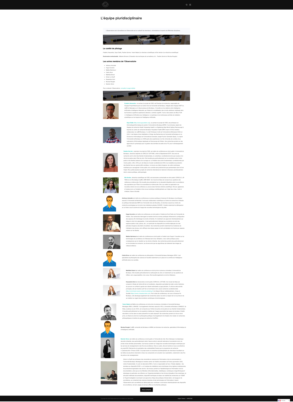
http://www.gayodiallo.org (141, 122)
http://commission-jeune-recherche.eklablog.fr (139, 291)
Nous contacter (146, 389)
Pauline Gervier (128, 151)
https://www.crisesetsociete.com (140, 293)
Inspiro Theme (181, 398)
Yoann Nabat (126, 304)
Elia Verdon (127, 177)
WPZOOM (189, 398)
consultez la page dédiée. (128, 88)
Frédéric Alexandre (130, 103)
